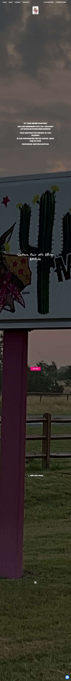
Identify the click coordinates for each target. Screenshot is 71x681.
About (11, 2)
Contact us (25, 2)
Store (5, 2)
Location (17, 2)
